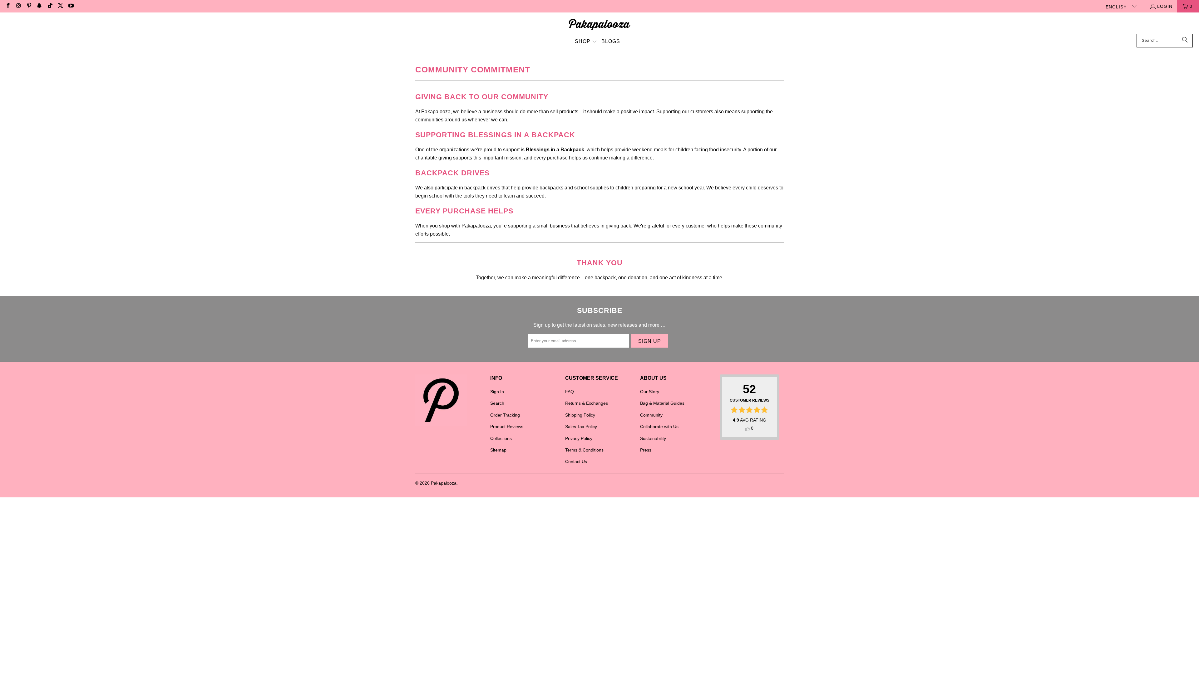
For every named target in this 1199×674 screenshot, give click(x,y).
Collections (501, 438)
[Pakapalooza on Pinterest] (29, 6)
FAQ (569, 391)
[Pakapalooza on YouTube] (70, 6)
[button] (586, 42)
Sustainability (653, 438)
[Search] (1185, 40)
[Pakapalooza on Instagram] (18, 6)
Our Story (649, 391)
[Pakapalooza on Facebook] (8, 6)
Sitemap (498, 449)
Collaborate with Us (659, 426)
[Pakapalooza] (600, 25)
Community (651, 415)
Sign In (497, 391)
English (1117, 6)
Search (497, 403)
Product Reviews (506, 426)
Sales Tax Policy (581, 426)
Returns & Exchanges (586, 403)
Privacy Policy (578, 438)
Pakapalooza (443, 483)
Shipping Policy (580, 415)
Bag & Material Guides (662, 403)
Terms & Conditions (584, 449)
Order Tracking (505, 415)
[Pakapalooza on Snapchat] (39, 6)
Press (645, 449)
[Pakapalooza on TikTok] (50, 6)
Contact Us (576, 461)
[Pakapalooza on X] (60, 6)
